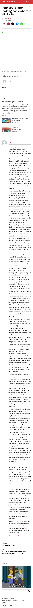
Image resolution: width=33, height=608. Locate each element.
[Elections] (6, 130)
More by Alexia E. (14, 536)
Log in (5, 563)
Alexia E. (9, 18)
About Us (4, 602)
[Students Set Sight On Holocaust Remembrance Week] (16, 108)
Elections (15, 127)
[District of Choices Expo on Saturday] (6, 121)
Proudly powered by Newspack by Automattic (13, 600)
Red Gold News (9, 2)
